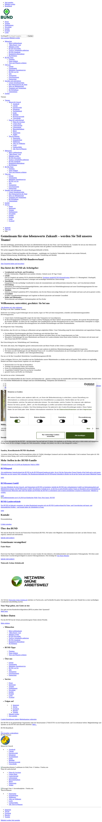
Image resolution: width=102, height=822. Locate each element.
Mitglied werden (10, 4)
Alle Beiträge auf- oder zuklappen (11, 307)
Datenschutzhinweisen (68, 409)
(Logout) (11, 221)
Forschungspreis (14, 77)
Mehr (88, 428)
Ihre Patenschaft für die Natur (18, 84)
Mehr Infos (4, 611)
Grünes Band (17, 124)
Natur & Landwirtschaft (16, 120)
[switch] (40, 421)
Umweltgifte (17, 118)
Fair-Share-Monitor (63, 556)
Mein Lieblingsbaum (15, 43)
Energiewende (17, 107)
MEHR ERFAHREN (7, 538)
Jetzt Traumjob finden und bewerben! (12, 263)
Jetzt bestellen (5, 733)
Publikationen (9, 25)
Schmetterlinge (17, 140)
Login (7, 32)
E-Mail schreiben (6, 524)
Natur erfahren (13, 61)
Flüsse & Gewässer (19, 122)
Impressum (87, 409)
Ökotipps (12, 59)
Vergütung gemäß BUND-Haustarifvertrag (56, 277)
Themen (7, 100)
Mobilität (15, 115)
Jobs (10, 74)
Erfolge (11, 66)
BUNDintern (13, 56)
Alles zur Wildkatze (19, 143)
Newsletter (8, 27)
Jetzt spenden (9, 2)
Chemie (15, 106)
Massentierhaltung (18, 129)
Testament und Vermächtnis (17, 88)
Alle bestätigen (80, 435)
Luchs (15, 145)
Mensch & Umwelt (15, 102)
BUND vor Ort (13, 72)
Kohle (15, 113)
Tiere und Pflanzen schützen (17, 63)
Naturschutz (16, 133)
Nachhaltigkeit (17, 111)
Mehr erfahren (5, 623)
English (7, 29)
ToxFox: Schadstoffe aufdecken (19, 50)
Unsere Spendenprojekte (16, 83)
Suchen (30, 36)
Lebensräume (17, 127)
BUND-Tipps (9, 57)
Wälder (15, 134)
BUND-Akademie (14, 52)
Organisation (13, 68)
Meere (15, 131)
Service (7, 205)
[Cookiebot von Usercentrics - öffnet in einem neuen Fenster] (85, 384)
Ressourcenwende (18, 116)
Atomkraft (16, 104)
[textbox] (18, 36)
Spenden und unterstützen (13, 81)
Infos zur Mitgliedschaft (16, 86)
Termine (7, 23)
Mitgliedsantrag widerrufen (28, 719)
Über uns (8, 65)
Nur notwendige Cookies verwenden (50, 435)
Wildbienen (16, 142)
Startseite (7, 227)
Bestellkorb (8, 6)
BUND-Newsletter (15, 48)
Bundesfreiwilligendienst (16, 54)
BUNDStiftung (13, 90)
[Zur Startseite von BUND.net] (7, 18)
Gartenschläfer (17, 147)
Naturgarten (16, 138)
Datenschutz (13, 79)
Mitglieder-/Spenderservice (17, 70)
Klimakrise (16, 109)
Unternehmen (13, 92)
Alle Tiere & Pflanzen (19, 149)
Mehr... (34, 724)
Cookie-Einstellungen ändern (10, 719)
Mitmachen (8, 41)
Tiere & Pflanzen (14, 136)
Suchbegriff (4, 36)
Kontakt (7, 30)
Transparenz (12, 75)
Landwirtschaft (17, 125)
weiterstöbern (14, 733)
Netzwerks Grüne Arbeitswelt (18, 600)
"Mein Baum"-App (15, 45)
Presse (7, 21)
